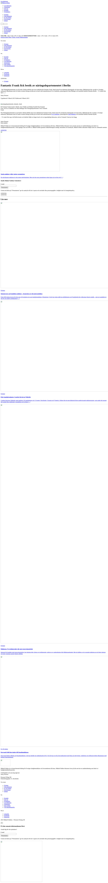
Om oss (6, 8)
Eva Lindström (55, 114)
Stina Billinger (72, 114)
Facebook (6, 74)
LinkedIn (6, 72)
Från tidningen (8, 16)
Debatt (6, 20)
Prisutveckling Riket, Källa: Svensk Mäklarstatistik (14, 37)
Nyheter (6, 14)
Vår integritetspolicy (9, 66)
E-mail (2, 184)
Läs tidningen (7, 5)
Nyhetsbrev (7, 12)
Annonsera (7, 7)
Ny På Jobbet (7, 17)
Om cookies (7, 64)
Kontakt (6, 10)
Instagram (6, 75)
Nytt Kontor (7, 19)
